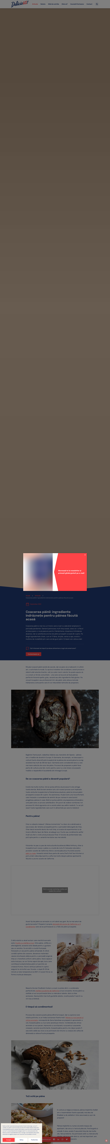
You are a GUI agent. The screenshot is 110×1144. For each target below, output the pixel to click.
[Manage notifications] (106, 1140)
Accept (8, 1140)
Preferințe (34, 1140)
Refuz (21, 1140)
